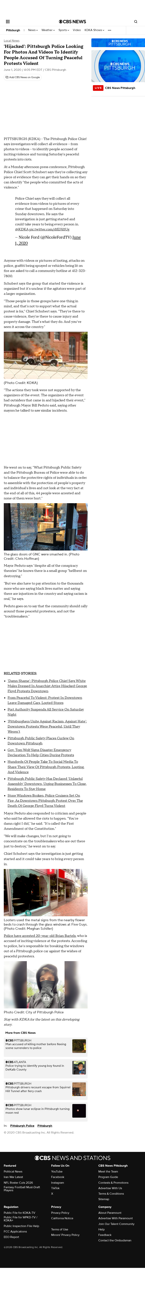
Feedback (104, 1234)
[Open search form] (135, 21)
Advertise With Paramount (115, 1218)
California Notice (62, 1218)
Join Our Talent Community (116, 1223)
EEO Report (11, 1237)
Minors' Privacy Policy (65, 1234)
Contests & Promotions (113, 1182)
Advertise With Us (110, 1188)
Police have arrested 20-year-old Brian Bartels (40, 936)
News (32, 30)
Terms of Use (59, 1229)
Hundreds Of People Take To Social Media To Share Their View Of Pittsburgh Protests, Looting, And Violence (46, 767)
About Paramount (109, 1212)
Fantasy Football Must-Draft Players (22, 1189)
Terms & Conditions (111, 1193)
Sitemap (103, 1199)
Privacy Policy (60, 1212)
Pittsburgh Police (22, 1126)
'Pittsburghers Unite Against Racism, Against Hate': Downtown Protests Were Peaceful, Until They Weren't (47, 726)
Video (77, 30)
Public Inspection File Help (21, 1226)
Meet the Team (108, 1171)
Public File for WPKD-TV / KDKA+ (20, 1219)
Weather (47, 30)
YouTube (56, 1171)
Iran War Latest (13, 1177)
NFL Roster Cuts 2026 (18, 1182)
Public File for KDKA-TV (19, 1212)
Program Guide (108, 1177)
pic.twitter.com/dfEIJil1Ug (49, 229)
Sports (63, 30)
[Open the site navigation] (28, 21)
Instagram (57, 1182)
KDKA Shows (94, 30)
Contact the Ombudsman (114, 1240)
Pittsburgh (13, 30)
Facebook (57, 1177)
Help (101, 1229)
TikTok (55, 1188)
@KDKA (22, 229)
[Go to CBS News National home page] (72, 21)
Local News (11, 40)
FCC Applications (15, 1231)
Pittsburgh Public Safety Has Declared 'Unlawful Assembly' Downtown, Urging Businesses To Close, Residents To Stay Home (47, 784)
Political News (13, 1171)
